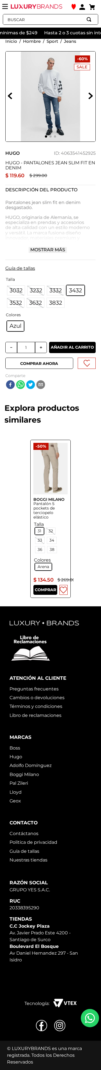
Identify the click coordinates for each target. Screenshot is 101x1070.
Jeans (70, 41)
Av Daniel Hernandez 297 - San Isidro (44, 953)
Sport (52, 41)
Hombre (32, 41)
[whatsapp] (20, 385)
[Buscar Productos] (90, 19)
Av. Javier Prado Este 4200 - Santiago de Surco (40, 932)
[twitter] (30, 385)
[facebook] (10, 385)
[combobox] (50, 19)
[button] (50, 267)
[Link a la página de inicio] (11, 41)
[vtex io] (65, 1003)
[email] (40, 385)
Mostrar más (47, 249)
